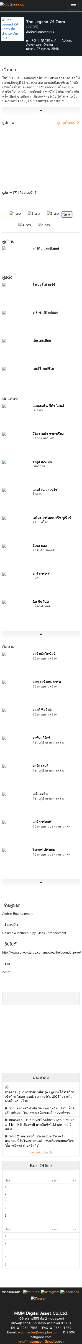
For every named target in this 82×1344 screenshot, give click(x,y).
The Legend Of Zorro (45, 22)
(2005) (32, 27)
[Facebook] (69, 1292)
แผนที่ (22, 1341)
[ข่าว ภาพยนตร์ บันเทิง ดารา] (12, 3)
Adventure (34, 44)
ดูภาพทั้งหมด (67, 122)
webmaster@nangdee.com (38, 1332)
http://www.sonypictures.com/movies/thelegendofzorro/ (41, 952)
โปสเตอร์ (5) (29, 192)
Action (66, 40)
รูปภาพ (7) (9, 192)
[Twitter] (38, 1298)
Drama (48, 44)
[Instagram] (50, 1292)
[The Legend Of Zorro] (16, 29)
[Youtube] (31, 1292)
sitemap (35, 1341)
